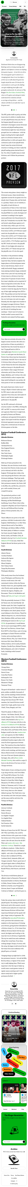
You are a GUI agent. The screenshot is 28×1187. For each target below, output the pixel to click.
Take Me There (14, 1168)
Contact (5, 1109)
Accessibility (14, 1178)
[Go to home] (2, 2)
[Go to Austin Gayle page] (5, 1039)
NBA (20, 6)
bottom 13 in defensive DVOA (10, 725)
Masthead (14, 1109)
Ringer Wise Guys (7, 1101)
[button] (14, 2)
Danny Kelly (15, 58)
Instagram (13, 1181)
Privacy (12, 1175)
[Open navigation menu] (25, 2)
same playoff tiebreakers (17, 918)
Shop (22, 1109)
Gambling (9, 1095)
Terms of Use (6, 1175)
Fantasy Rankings (13, 6)
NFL (25, 6)
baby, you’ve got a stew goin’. (17, 596)
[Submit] (24, 329)
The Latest (4, 6)
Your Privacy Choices (19, 1175)
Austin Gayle (11, 1038)
